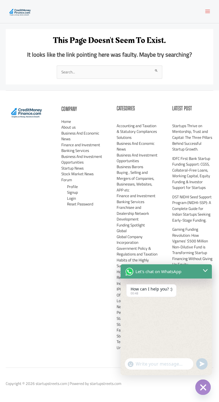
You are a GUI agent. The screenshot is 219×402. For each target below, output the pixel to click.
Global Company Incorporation (130, 239)
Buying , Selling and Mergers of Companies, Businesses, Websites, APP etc (135, 181)
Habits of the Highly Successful (133, 263)
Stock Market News (77, 174)
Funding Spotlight (131, 225)
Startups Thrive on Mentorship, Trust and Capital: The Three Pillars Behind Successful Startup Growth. (192, 137)
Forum (66, 180)
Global (122, 230)
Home (66, 121)
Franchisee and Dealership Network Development (133, 213)
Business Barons (130, 166)
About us (68, 127)
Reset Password (80, 204)
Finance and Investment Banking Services (80, 147)
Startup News (72, 168)
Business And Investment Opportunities (81, 159)
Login (71, 198)
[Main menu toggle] (208, 11)
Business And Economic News (80, 136)
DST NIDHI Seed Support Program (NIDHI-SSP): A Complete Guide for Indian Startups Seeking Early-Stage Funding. (192, 208)
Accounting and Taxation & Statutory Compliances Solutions (137, 131)
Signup (72, 192)
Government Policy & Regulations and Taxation (137, 251)
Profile (72, 186)
